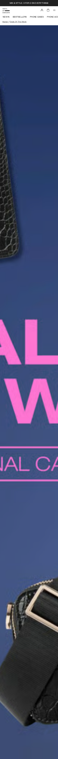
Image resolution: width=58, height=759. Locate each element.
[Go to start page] (6, 10)
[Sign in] (42, 10)
